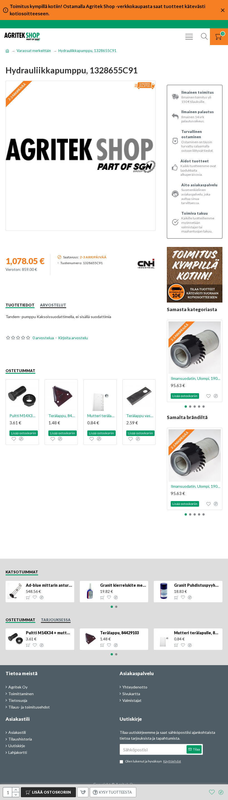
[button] (186, 406)
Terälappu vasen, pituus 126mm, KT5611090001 (140, 415)
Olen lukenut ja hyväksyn (153, 761)
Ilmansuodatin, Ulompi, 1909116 (196, 378)
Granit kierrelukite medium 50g (123, 585)
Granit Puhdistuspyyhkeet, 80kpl (197, 585)
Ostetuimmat (20, 370)
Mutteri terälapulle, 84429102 (101, 415)
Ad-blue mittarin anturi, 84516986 (49, 585)
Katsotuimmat (22, 572)
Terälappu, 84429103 (62, 415)
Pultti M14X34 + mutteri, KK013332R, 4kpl (23, 415)
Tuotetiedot (20, 305)
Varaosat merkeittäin (34, 50)
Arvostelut (53, 305)
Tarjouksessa (56, 620)
